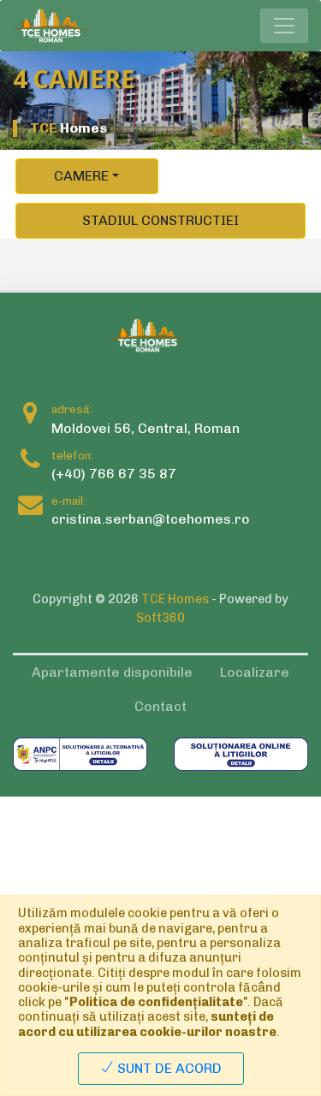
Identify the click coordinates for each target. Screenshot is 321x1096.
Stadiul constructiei (160, 220)
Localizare (254, 672)
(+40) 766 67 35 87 (113, 473)
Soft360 (160, 617)
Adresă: (71, 409)
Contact (160, 706)
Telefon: (72, 455)
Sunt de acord (168, 1068)
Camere (81, 176)
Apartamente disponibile (112, 672)
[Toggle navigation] (284, 26)
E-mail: (68, 501)
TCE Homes (175, 599)
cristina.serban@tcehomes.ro (150, 519)
